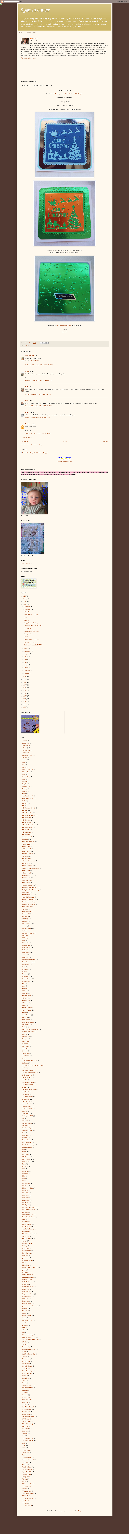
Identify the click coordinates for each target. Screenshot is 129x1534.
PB (23, 1263)
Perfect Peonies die (27, 1275)
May (25, 662)
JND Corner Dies (27, 1075)
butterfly (24, 789)
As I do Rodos (35, 360)
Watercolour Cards (27, 1484)
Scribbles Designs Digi (28, 1354)
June (25, 659)
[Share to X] (45, 343)
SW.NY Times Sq (27, 1424)
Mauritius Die (26, 1183)
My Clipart (25, 1205)
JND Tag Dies (26, 1101)
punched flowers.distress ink (30, 1306)
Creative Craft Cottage (28, 902)
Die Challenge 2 (27, 923)
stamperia (25, 1390)
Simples (26, 620)
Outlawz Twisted (27, 1238)
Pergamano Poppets (28, 1277)
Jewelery (24, 1051)
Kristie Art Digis (27, 1128)
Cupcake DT (26, 914)
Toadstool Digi (26, 1450)
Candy (24, 793)
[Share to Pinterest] (48, 343)
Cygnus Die (25, 916)
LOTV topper (26, 1159)
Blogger (80, 1511)
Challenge (25, 839)
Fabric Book (25, 964)
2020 (24, 682)
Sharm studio (26, 1363)
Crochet (24, 909)
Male (23, 1169)
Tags (23, 1436)
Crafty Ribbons (26, 892)
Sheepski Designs (27, 1366)
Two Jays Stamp (27, 1467)
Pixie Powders (26, 1291)
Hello (25, 617)
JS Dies (24, 1111)
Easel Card (25, 943)
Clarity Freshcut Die (28, 866)
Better (26, 637)
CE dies (24, 810)
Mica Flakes (25, 1193)
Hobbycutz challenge (28, 1022)
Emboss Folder (26, 952)
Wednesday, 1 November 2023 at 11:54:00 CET (39, 365)
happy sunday (26, 1020)
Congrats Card (26, 878)
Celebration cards (27, 837)
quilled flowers (26, 1315)
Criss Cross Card (27, 907)
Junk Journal (26, 1113)
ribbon (24, 1330)
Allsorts (24, 748)
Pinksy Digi (25, 1289)
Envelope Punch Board (28, 959)
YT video (25, 1503)
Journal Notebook (27, 1109)
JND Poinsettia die (27, 1097)
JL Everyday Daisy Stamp (29, 1060)
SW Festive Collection (28, 1416)
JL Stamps (25, 1068)
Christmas (25, 856)
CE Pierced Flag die (28, 827)
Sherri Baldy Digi (27, 1371)
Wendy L (35, 39)
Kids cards (25, 1121)
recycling (25, 1325)
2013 (24, 701)
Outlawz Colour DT (28, 1234)
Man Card (25, 1171)
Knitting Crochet (27, 1123)
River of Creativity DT (28, 1337)
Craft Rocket (26, 882)
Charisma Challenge (28, 842)
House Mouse (26, 1036)
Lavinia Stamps (26, 1140)
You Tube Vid (26, 1501)
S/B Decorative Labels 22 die (30, 1339)
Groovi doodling (27, 1008)
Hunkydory (25, 1041)
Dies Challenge (26, 928)
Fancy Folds (25, 969)
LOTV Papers (26, 1157)
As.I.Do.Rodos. (29, 355)
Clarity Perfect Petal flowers (30, 868)
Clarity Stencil (26, 873)
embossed (25, 955)
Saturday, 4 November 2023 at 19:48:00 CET (38, 433)
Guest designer (26, 1015)
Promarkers (25, 1301)
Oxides (24, 1241)
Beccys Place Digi (27, 769)
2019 (24, 685)
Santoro (24, 1344)
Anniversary (25, 753)
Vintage (24, 1479)
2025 (24, 599)
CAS (23, 801)
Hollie (24, 1027)
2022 (24, 677)
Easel (23, 940)
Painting (24, 1246)
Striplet (24, 1404)
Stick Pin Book (26, 1400)
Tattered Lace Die (27, 1438)
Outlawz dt (25, 1236)
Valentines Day (26, 1474)
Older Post (105, 441)
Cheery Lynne (26, 846)
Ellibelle (27, 412)
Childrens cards (26, 849)
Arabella (24, 757)
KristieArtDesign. (27, 1130)
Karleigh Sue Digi (27, 1116)
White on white (26, 1491)
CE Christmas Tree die (28, 808)
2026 (24, 596)
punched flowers (27, 1303)
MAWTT (28, 345)
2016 (24, 693)
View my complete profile (28, 58)
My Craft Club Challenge (29, 1207)
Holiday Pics (26, 1024)
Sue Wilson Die (26, 1409)
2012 (24, 704)
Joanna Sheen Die (27, 1104)
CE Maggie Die (26, 817)
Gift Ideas (25, 993)
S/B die (24, 1342)
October (26, 648)
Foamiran (25, 974)
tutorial (24, 1465)
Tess (23, 1445)
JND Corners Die (27, 1077)
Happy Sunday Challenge (31, 615)
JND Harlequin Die (27, 1085)
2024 (24, 601)
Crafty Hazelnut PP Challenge (31, 890)
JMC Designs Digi (27, 1070)
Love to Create (26, 1161)
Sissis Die (25, 1376)
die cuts (24, 926)
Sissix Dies (25, 1378)
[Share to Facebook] (46, 343)
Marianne (25, 1173)
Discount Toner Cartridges (64, 461)
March (26, 668)
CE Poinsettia (26, 830)
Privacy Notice (31, 33)
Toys (23, 1455)
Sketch (24, 1380)
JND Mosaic (25, 1092)
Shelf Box (25, 1368)
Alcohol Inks (26, 745)
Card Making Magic (28, 798)
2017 (24, 690)
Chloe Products (26, 851)
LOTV (24, 1152)
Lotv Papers (25, 1154)
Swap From (25, 1428)
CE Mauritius (26, 820)
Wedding (24, 1489)
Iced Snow (25, 1044)
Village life (25, 1477)
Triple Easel (25, 1462)
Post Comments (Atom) (35, 445)
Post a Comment (28, 437)
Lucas (24, 1164)
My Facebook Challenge (29, 1210)
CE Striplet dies (26, 832)
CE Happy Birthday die (29, 815)
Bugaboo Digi (26, 786)
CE (23, 805)
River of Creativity (27, 1335)
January (26, 673)
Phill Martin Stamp (27, 1282)
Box (23, 779)
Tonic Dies (25, 1453)
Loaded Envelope (27, 1147)
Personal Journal (27, 1279)
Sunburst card (26, 1412)
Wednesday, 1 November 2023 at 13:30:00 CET (39, 380)
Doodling (25, 935)
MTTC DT (25, 1202)
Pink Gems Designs (27, 1287)
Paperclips (25, 1255)
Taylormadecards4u (27, 1441)
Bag (23, 765)
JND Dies (25, 1080)
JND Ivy (24, 1087)
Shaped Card (26, 1361)
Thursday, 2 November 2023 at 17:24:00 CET (38, 406)
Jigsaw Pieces (26, 1053)
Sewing (24, 1356)
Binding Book (26, 772)
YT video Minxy (27, 1505)
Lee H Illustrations (27, 1142)
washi (24, 1481)
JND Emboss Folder (28, 1082)
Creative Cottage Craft (28, 904)
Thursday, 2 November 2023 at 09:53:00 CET (38, 394)
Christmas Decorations (28, 861)
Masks (24, 1178)
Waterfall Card (26, 1486)
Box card (25, 781)
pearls (24, 1270)
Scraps (24, 1351)
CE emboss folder (27, 813)
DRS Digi (25, 938)
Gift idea (24, 991)
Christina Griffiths (27, 854)
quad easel (25, 1308)
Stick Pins (25, 1402)
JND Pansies (25, 1094)
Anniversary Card (27, 755)
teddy (23, 1443)
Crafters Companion (28, 885)
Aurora (24, 760)
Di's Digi (25, 921)
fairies (24, 967)
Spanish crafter (35, 9)
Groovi (24, 1005)
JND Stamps (25, 1099)
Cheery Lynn (26, 844)
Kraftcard (25, 1125)
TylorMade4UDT (27, 1472)
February (27, 670)
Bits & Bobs (27, 612)
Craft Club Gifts (27, 880)
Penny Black (26, 1272)
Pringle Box (25, 1299)
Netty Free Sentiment (28, 1217)
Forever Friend (26, 976)
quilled (24, 1313)
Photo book (25, 1284)
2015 (24, 696)
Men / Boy (25, 1190)
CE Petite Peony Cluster (29, 825)
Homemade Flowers (28, 1032)
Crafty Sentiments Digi (29, 899)
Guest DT (25, 1017)
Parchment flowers (27, 1260)
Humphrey (25, 1039)
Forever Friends (26, 979)
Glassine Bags (26, 1000)
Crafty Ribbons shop (28, 897)
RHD (23, 1327)
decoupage (25, 919)
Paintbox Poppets (27, 1243)
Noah (23, 1219)
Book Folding (26, 777)
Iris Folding (25, 1046)
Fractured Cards (26, 981)
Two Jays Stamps (27, 1469)
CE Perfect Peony (27, 822)
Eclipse (24, 950)
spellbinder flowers (27, 1385)
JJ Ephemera (26, 1056)
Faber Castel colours (28, 962)
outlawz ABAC (26, 1231)
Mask (23, 1176)
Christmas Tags (26, 863)
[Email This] (41, 343)
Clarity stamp (26, 870)
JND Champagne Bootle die (30, 1073)
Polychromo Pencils (28, 1294)
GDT (23, 983)
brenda (27, 371)
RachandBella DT (27, 1320)
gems (23, 986)
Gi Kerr (24, 988)
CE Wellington (26, 834)
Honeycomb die (28, 634)
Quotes (24, 1318)
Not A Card (25, 1222)
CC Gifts (24, 803)
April (26, 665)
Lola (23, 1149)
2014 (24, 699)
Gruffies (24, 1012)
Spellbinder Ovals (27, 1388)
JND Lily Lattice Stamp (29, 1089)
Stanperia (25, 1395)
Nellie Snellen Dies (27, 1214)
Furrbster (28, 424)
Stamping (25, 1392)
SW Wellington (26, 1421)
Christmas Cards (27, 858)
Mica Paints (25, 1198)
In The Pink (27, 628)
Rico (23, 1332)
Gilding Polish (26, 995)
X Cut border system (28, 1498)
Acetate (24, 741)
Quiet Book (25, 1311)
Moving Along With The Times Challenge (68, 94)
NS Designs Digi (27, 1226)
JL (23, 1058)
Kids (23, 1118)
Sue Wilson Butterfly (28, 1407)
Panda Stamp (26, 1248)
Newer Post (24, 441)
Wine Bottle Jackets (28, 1493)
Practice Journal (26, 1296)
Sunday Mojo (26, 1414)
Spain (24, 1383)
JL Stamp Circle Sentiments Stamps (32, 1065)
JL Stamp (25, 1063)
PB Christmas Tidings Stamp (30, 1267)
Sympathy (25, 1433)
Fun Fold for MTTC (30, 642)
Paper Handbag (26, 1250)
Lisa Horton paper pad (28, 1145)
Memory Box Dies (27, 1188)
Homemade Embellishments (30, 1029)
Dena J (27, 400)
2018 (24, 688)
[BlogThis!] (43, 343)
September (27, 651)
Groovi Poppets (26, 1010)
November (27, 609)
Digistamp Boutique (28, 933)
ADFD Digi (25, 743)
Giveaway (25, 998)
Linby (27, 387)
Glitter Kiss (25, 1003)
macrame (25, 1166)
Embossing (25, 957)
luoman (68, 1511)
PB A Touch (25, 1265)
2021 (24, 679)
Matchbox (25, 1181)
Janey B (24, 1048)
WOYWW (25, 1496)
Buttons (24, 791)
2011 (24, 707)
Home (21, 33)
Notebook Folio (26, 1224)
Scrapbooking (26, 1347)
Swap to (24, 1431)
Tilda (23, 1448)
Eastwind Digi (26, 947)
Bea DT (24, 767)
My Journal (25, 1212)
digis (23, 931)
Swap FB (25, 1426)
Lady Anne (25, 1135)
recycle (24, 1323)
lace (23, 1133)
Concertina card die (27, 875)
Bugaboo (24, 784)
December (27, 607)
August (26, 654)
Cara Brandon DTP (27, 796)
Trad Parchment (26, 1457)
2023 (24, 604)
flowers (24, 971)
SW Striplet (25, 1419)
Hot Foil (24, 1034)
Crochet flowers (26, 911)
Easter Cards (26, 945)
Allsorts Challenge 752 (64, 325)
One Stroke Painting (28, 1229)
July (25, 657)
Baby (23, 762)
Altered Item (26, 750)
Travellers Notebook (28, 1460)
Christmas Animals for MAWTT (33, 645)
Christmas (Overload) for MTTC (33, 626)
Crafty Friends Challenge (29, 887)
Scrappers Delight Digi (28, 1349)
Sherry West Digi (27, 1373)
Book (23, 774)
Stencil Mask (26, 1397)
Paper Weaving (26, 1253)
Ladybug (24, 1137)
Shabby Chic (26, 1359)
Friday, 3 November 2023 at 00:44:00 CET (37, 418)
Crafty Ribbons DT (27, 895)
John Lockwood (26, 1106)
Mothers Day (26, 1200)
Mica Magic (25, 1195)
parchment (25, 1258)
